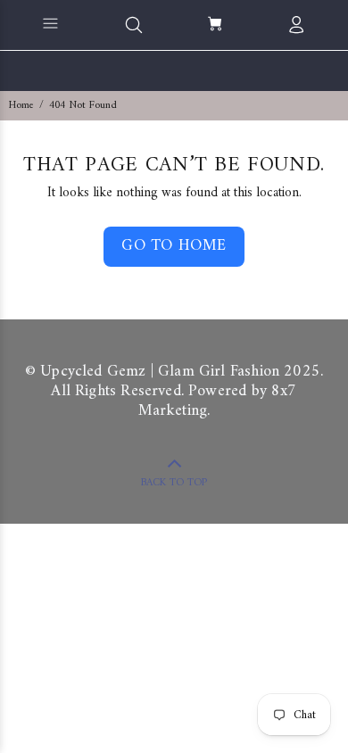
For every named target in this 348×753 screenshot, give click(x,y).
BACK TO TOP (174, 483)
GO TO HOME (173, 246)
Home (21, 105)
